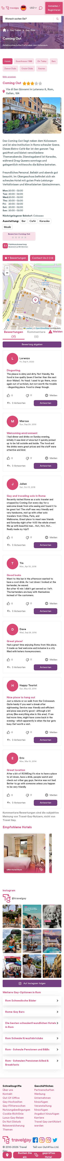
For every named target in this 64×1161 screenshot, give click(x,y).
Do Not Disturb (12, 1121)
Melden (57, 331)
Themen (8, 1129)
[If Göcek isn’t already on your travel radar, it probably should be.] (12, 916)
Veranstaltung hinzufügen (43, 1108)
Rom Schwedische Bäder (20, 1000)
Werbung (39, 1094)
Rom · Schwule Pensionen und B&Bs (27, 1049)
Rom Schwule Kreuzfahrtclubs (24, 1038)
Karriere (39, 1117)
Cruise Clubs (27, 69)
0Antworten (18, 403)
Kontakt (7, 1094)
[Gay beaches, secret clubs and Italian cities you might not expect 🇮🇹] (32, 916)
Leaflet (28, 328)
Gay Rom (30, 30)
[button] (35, 300)
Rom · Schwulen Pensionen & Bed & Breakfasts (27, 1062)
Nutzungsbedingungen (16, 1109)
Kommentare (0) (36, 334)
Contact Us (39, 258)
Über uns (8, 1090)
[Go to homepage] (12, 8)
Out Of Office (11, 1098)
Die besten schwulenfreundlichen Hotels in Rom (30, 1025)
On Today (41, 61)
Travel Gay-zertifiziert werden (47, 1123)
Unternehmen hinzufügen (42, 1100)
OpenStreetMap (42, 328)
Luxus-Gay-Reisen (13, 1117)
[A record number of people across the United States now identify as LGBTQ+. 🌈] (12, 966)
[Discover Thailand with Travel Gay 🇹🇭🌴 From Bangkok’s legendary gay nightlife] (12, 941)
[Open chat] (41, 8)
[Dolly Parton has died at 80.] (52, 916)
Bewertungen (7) (13, 334)
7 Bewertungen (17, 258)
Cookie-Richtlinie (13, 1113)
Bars (54, 61)
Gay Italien (15, 30)
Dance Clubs (10, 69)
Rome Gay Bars (14, 1012)
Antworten (45, 403)
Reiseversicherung (13, 1125)
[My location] (7, 1155)
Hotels (8, 61)
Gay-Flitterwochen (14, 1106)
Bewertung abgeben (32, 344)
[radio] (24, 83)
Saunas (41, 69)
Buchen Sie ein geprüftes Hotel (36, 1155)
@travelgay (19, 898)
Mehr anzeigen (9, 77)
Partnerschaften (44, 1090)
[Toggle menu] (3, 8)
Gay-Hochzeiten (12, 1102)
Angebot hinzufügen (46, 1113)
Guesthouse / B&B (24, 61)
